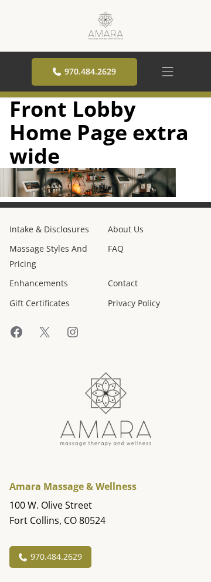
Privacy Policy (134, 303)
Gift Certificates (39, 303)
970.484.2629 (90, 71)
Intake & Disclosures (49, 229)
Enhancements (38, 283)
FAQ (116, 248)
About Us (126, 229)
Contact (123, 283)
